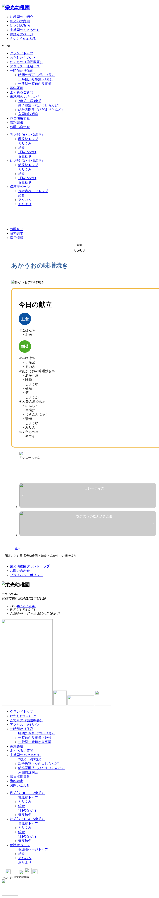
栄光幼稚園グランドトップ (30, 566)
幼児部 (27, 160)
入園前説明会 (28, 114)
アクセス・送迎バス (25, 66)
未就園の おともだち (25, 96)
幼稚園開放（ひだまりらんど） (41, 109)
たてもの (26, 62)
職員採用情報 (20, 118)
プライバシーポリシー (26, 575)
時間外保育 (36, 75)
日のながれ (27, 152)
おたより (24, 204)
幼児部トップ (28, 165)
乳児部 (27, 134)
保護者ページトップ (33, 191)
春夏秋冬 (24, 156)
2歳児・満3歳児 (29, 101)
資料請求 (16, 122)
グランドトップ (21, 53)
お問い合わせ (20, 127)
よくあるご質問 (21, 92)
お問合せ (16, 229)
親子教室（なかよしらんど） (39, 105)
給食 (21, 147)
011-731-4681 (26, 606)
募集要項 (16, 88)
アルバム (24, 199)
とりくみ (24, 143)
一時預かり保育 (21, 70)
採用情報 (16, 237)
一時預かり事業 (35, 79)
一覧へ (16, 548)
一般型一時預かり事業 (34, 83)
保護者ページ (20, 186)
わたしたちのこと (23, 57)
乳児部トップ (28, 139)
